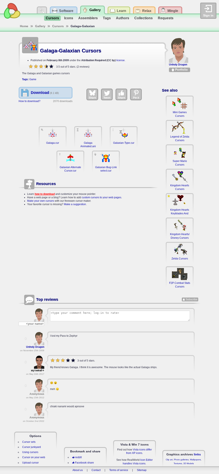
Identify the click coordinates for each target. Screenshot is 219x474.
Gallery (40, 26)
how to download (45, 194)
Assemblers (88, 18)
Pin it (136, 97)
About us (78, 470)
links (197, 454)
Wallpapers (195, 459)
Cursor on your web (33, 457)
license (120, 60)
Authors (122, 18)
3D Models (188, 463)
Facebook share (84, 462)
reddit (78, 457)
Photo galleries (181, 459)
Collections (143, 18)
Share (92, 97)
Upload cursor (30, 462)
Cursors (52, 18)
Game (32, 79)
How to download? (29, 101)
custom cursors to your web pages (101, 197)
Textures (178, 463)
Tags (107, 18)
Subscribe (191, 299)
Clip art (169, 459)
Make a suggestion (75, 204)
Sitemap (141, 470)
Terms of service (118, 470)
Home (24, 26)
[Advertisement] (88, 112)
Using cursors (30, 452)
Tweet (106, 97)
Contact (96, 470)
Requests (165, 18)
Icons (68, 18)
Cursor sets (29, 441)
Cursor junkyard (31, 447)
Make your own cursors (40, 200)
